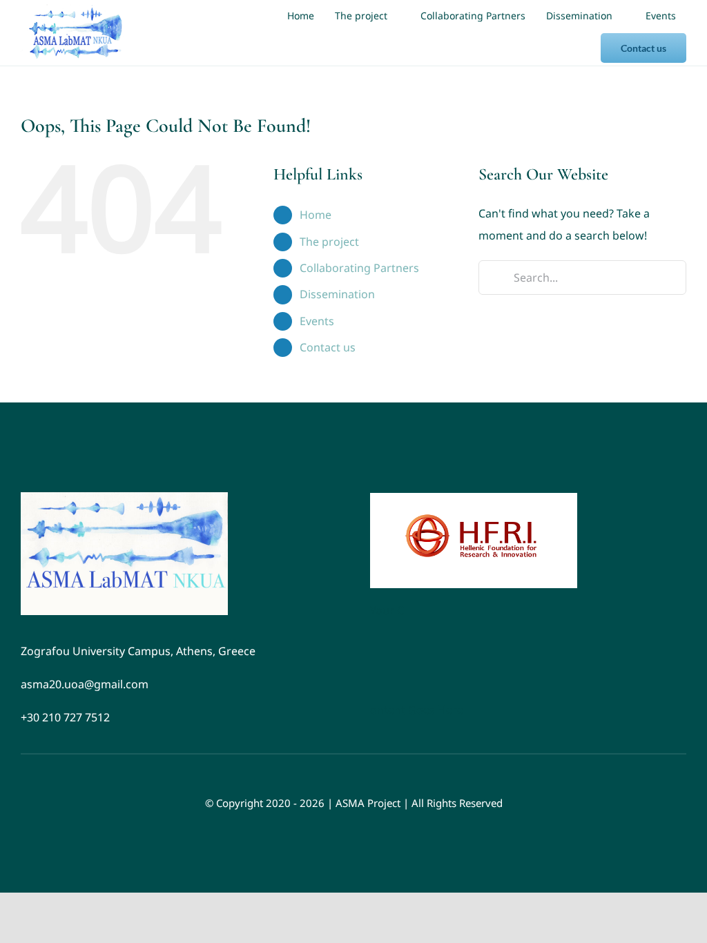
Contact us (328, 347)
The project (329, 241)
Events (317, 321)
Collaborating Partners (359, 267)
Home (315, 214)
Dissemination (337, 294)
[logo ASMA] (124, 497)
